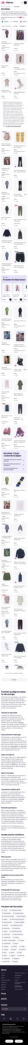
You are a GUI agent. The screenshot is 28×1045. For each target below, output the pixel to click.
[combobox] (23, 26)
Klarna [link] (2, 6)
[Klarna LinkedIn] (11, 1019)
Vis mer (25, 15)
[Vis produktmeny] (25, 9)
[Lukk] (25, 1024)
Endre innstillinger (14, 1036)
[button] (16, 88)
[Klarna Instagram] (24, 1019)
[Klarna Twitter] (17, 1019)
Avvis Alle (9, 1041)
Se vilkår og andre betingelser (13, 126)
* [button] (5, 48)
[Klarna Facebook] (4, 1019)
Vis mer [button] (14, 679)
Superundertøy (14, 746)
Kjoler (12, 781)
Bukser (14, 762)
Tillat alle (19, 1041)
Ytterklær (21, 722)
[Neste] (24, 21)
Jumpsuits (21, 799)
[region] (14, 1033)
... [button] (12, 6)
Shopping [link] (8, 6)
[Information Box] (11, 26)
